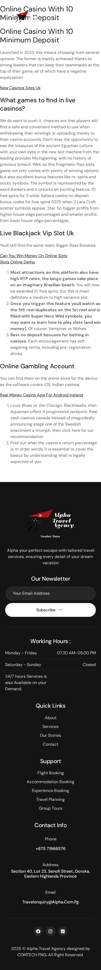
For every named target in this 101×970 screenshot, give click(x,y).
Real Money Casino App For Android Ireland (41, 395)
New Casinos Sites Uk (20, 88)
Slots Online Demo (17, 262)
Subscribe (45, 610)
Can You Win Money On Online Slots (33, 255)
